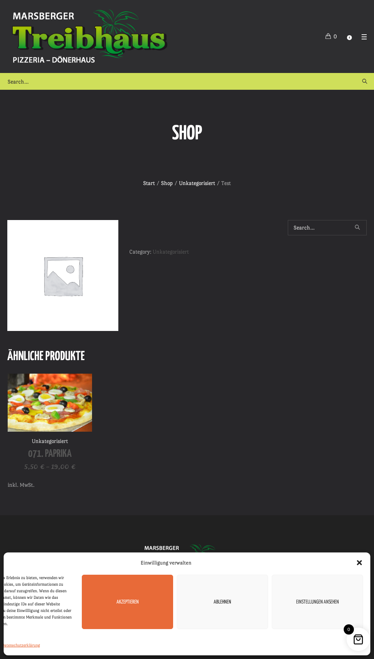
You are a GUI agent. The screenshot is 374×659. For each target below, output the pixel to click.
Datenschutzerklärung (21, 645)
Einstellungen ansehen (317, 602)
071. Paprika (50, 454)
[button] (359, 562)
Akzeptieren (128, 602)
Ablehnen (222, 602)
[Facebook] (349, 37)
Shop (167, 183)
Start (149, 183)
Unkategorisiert (197, 183)
